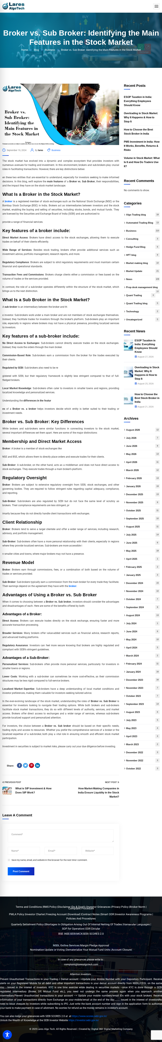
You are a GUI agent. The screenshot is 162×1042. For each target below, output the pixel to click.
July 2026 (142, 438)
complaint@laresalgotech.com (81, 964)
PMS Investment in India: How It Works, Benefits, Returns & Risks (141, 145)
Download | (74, 914)
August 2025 (142, 526)
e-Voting (60, 949)
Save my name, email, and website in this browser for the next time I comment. (50, 860)
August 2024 (142, 615)
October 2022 (142, 768)
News (142, 279)
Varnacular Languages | (137, 924)
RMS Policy (50, 906)
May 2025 (142, 550)
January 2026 (142, 486)
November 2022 (142, 760)
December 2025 (142, 494)
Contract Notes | (91, 914)
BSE (60, 933)
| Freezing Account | (56, 914)
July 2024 (142, 623)
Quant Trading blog (142, 303)
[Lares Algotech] (13, 6)
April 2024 (142, 647)
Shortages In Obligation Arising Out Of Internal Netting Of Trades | (84, 924)
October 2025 (142, 510)
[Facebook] (19, 765)
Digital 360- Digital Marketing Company (112, 1029)
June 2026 (142, 446)
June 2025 (142, 542)
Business (50, 49)
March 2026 (142, 470)
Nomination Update (42, 949)
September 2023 (142, 704)
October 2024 (142, 599)
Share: (10, 765)
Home (24, 49)
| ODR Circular (92, 928)
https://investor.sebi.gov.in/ (84, 1020)
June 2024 (142, 631)
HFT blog (142, 255)
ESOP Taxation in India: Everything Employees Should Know (138, 101)
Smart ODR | (108, 914)
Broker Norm (138, 906)
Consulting (142, 238)
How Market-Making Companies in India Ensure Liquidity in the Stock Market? (98, 792)
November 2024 (142, 591)
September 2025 (142, 518)
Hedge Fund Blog (142, 247)
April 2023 (142, 736)
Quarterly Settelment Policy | (28, 924)
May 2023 (142, 728)
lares (40, 150)
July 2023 (142, 720)
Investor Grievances (99, 906)
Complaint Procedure (81, 908)
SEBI (73, 933)
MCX (79, 933)
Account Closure (121, 949)
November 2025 (142, 502)
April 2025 (142, 559)
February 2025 (142, 567)
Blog (36, 49)
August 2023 (142, 712)
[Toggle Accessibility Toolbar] (7, 1035)
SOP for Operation (73, 928)
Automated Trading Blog (142, 222)
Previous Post (13, 782)
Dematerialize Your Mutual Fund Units (88, 949)
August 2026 (142, 430)
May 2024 (142, 639)
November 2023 (142, 688)
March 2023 (142, 744)
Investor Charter (35, 914)
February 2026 (142, 478)
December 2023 (142, 679)
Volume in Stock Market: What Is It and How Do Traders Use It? (142, 162)
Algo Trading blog (142, 214)
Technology (142, 311)
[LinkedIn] (37, 765)
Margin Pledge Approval (94, 945)
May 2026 (142, 454)
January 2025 (142, 575)
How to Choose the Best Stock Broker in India (138, 131)
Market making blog (142, 263)
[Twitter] (25, 765)
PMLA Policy (16, 914)
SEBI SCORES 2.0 (93, 933)
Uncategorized (142, 319)
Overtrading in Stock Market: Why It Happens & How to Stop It (141, 117)
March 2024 (142, 655)
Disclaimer (64, 906)
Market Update (142, 271)
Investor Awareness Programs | (134, 914)
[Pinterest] (31, 765)
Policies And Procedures (81, 918)
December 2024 (142, 583)
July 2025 (142, 534)
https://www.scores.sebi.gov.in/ (89, 1016)
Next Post (111, 782)
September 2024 (142, 607)
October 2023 (142, 696)
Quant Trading (140, 295)
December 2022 (142, 752)
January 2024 (142, 671)
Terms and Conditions (29, 906)
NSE (67, 933)
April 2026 (142, 462)
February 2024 (142, 663)
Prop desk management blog (142, 288)
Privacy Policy (120, 906)
